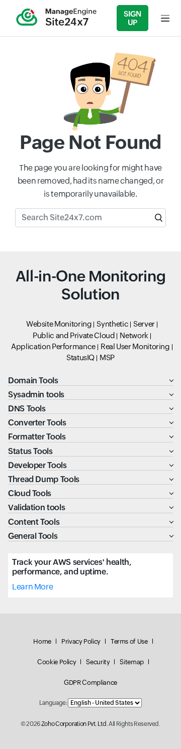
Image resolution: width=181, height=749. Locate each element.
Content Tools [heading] (33, 522)
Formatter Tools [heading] (37, 436)
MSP (107, 357)
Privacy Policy (81, 641)
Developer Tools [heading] (37, 465)
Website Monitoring (59, 324)
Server (144, 324)
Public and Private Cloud (74, 335)
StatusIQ (80, 357)
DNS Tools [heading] (27, 408)
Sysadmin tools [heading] (36, 394)
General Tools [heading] (32, 536)
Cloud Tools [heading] (29, 493)
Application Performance (53, 346)
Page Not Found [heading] (90, 142)
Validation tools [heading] (36, 507)
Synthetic (112, 324)
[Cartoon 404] (90, 92)
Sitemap (131, 662)
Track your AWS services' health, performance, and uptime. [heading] (71, 566)
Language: (53, 702)
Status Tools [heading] (30, 451)
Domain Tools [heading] (33, 380)
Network (134, 335)
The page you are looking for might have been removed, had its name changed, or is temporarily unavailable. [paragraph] (90, 180)
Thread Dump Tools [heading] (43, 479)
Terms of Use (129, 641)
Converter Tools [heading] (37, 422)
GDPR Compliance (90, 682)
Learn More (32, 586)
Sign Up (132, 18)
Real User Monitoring (135, 346)
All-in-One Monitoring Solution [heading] (90, 285)
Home (42, 641)
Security (98, 662)
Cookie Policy (56, 662)
